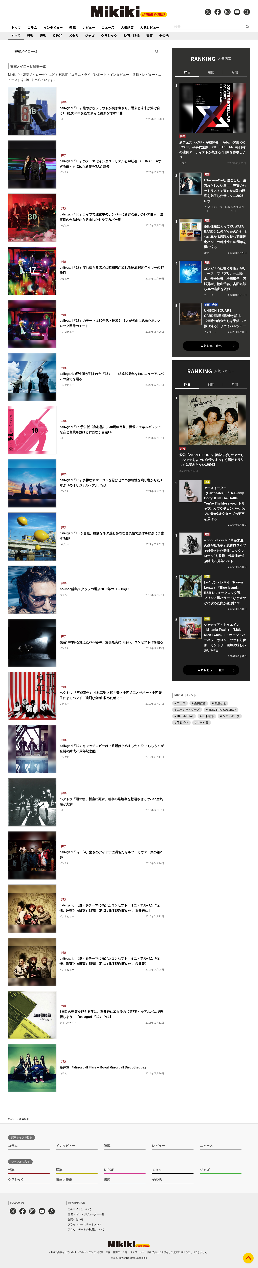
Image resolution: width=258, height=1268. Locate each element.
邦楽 (30, 35)
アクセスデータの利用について (86, 1229)
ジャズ (90, 35)
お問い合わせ (75, 1219)
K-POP (57, 35)
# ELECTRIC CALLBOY (221, 710)
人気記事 (127, 27)
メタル (74, 35)
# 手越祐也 (181, 722)
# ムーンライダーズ (187, 710)
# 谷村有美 (201, 722)
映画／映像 (132, 35)
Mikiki (11, 1119)
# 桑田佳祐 (199, 703)
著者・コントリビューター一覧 (86, 1214)
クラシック (109, 35)
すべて (16, 35)
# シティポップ (229, 716)
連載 (72, 27)
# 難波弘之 (219, 703)
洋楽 (43, 35)
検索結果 (24, 1119)
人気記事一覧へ (211, 346)
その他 (164, 35)
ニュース (108, 27)
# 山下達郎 (207, 716)
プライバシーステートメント (85, 1224)
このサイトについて (79, 1209)
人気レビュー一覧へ (211, 670)
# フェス (180, 703)
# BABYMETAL (184, 716)
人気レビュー (149, 27)
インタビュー (53, 27)
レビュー (88, 27)
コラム (32, 27)
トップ (16, 27)
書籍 (149, 35)
